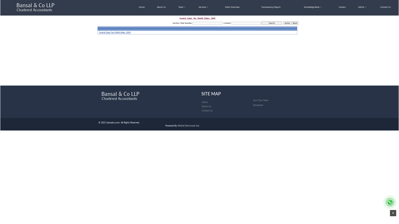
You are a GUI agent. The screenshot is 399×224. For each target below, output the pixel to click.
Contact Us (385, 7)
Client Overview (232, 7)
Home (142, 7)
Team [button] (181, 7)
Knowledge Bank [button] (312, 7)
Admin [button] (361, 7)
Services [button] (203, 7)
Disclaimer (258, 105)
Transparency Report (271, 7)
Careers (342, 7)
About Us (161, 7)
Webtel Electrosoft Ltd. (189, 126)
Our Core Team (260, 100)
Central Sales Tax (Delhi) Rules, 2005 (115, 32)
